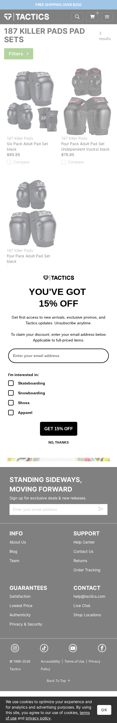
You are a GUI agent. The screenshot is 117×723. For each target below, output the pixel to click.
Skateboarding (31, 383)
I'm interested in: (23, 375)
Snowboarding (31, 393)
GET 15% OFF (58, 428)
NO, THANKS (58, 442)
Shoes (24, 403)
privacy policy (38, 718)
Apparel (25, 412)
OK (104, 709)
